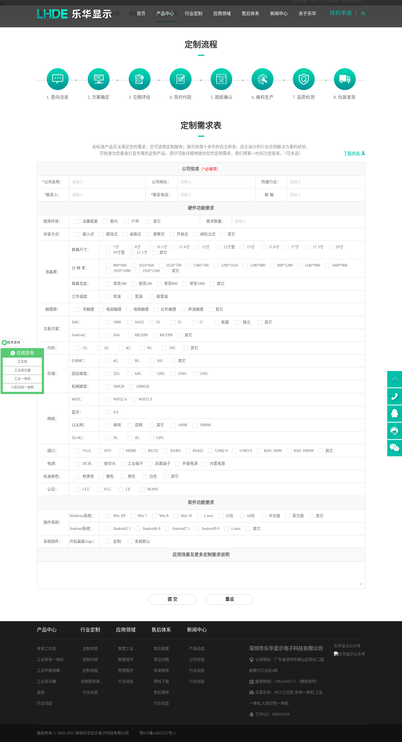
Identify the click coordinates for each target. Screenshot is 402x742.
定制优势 (90, 649)
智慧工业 (125, 649)
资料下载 (161, 681)
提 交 (172, 599)
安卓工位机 (46, 649)
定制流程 (90, 670)
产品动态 (197, 649)
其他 (41, 692)
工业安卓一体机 (50, 660)
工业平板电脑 (48, 670)
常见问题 (161, 660)
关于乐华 (307, 13)
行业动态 (44, 703)
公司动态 (197, 660)
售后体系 (250, 13)
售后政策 (161, 649)
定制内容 (90, 660)
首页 (141, 13)
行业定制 (193, 13)
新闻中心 (279, 13)
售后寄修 (161, 692)
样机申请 (341, 13)
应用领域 (222, 13)
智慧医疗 (125, 670)
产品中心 (165, 13)
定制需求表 (90, 681)
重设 (229, 599)
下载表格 (352, 153)
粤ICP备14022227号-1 (157, 733)
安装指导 (161, 670)
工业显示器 (46, 681)
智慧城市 (125, 660)
